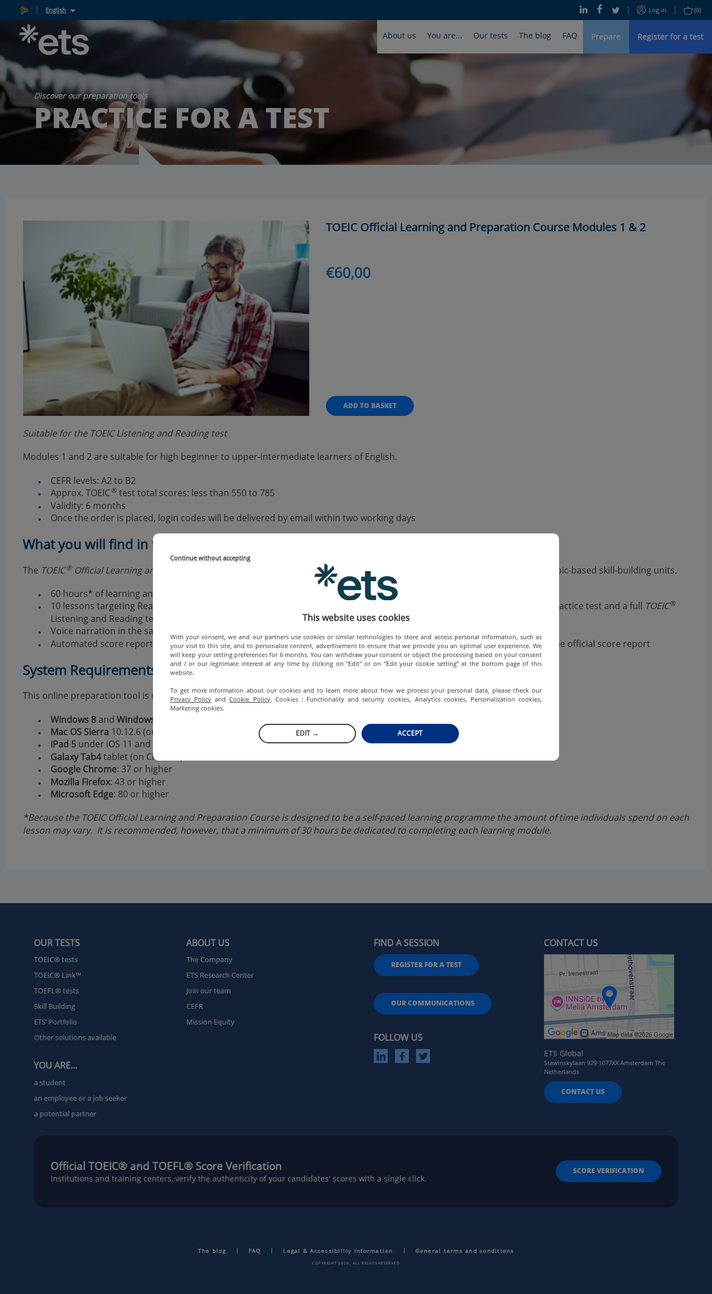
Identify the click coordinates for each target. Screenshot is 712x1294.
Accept (410, 733)
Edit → (307, 733)
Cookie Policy (249, 699)
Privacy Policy (190, 699)
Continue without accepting (210, 558)
